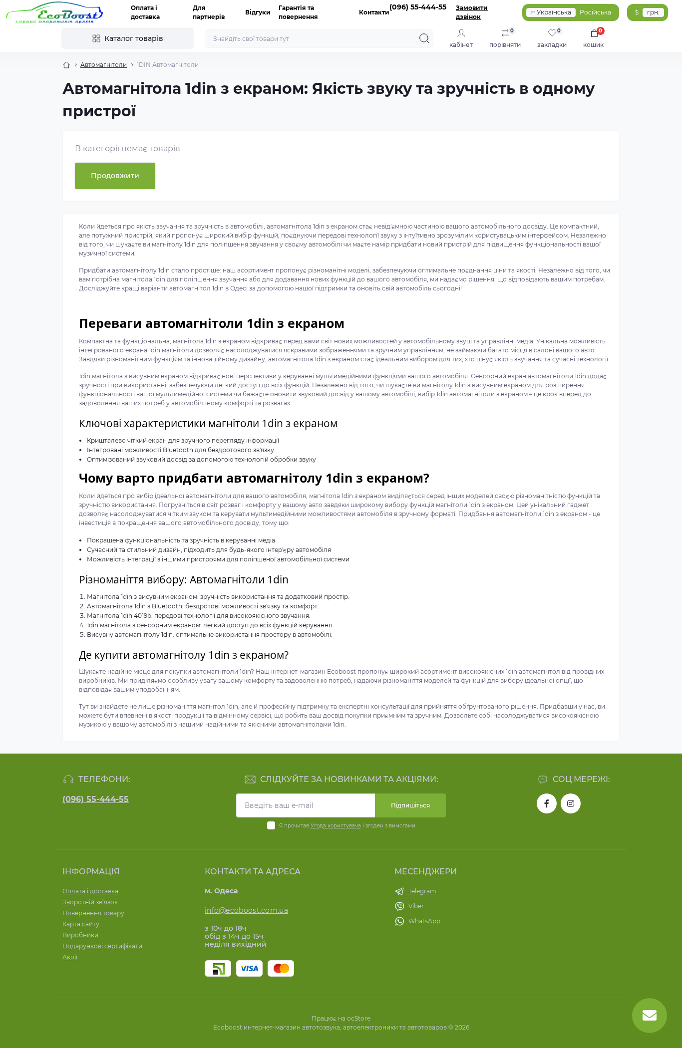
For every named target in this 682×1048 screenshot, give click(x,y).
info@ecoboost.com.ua (246, 910)
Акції (69, 957)
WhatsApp (424, 921)
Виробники (80, 935)
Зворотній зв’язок (90, 902)
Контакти (374, 12)
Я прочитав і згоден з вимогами (347, 825)
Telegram (422, 891)
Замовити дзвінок (472, 12)
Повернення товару (93, 913)
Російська (595, 12)
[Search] (424, 38)
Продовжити (115, 175)
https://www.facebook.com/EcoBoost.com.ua (547, 803)
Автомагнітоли (103, 64)
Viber (416, 906)
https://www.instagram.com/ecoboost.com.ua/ (571, 803)
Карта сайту (80, 924)
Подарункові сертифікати (102, 946)
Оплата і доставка (90, 891)
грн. (653, 12)
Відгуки (258, 12)
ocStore (358, 1018)
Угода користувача (336, 825)
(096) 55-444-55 (95, 799)
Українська (554, 12)
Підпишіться (410, 805)
